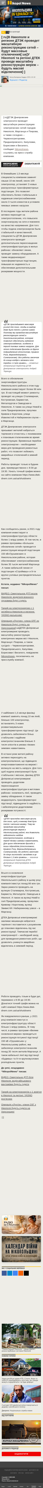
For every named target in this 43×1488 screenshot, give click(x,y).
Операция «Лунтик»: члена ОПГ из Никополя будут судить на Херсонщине (20, 624)
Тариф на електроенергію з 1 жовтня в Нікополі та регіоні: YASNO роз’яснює (21, 1095)
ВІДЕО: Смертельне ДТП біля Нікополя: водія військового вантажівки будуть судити (17, 1080)
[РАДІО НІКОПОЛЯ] (21, 1249)
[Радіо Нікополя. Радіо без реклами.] (21, 1224)
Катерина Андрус (20, 77)
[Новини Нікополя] (19, 3)
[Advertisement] (21, 297)
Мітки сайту (29, 1473)
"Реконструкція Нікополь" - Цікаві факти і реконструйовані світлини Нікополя (18, 1350)
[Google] (15, 1273)
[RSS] (20, 1273)
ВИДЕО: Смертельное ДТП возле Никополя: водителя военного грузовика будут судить (19, 597)
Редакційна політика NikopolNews (16, 1470)
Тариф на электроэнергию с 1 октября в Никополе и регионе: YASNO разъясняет (18, 611)
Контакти (13, 1473)
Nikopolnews (21, 149)
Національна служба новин (21, 1411)
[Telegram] (9, 1273)
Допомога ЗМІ (33, 1470)
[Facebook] (4, 1273)
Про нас (21, 1473)
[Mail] (26, 1273)
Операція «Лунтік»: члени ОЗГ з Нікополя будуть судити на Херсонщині (18, 1108)
